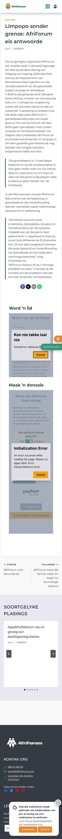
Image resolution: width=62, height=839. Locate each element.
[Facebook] (22, 286)
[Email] (33, 286)
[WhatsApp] (39, 286)
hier (40, 824)
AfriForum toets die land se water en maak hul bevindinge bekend (46, 575)
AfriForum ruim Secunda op (13, 569)
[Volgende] (53, 654)
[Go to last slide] (8, 654)
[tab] (24, 690)
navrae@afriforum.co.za (21, 771)
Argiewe (10, 20)
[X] (28, 286)
